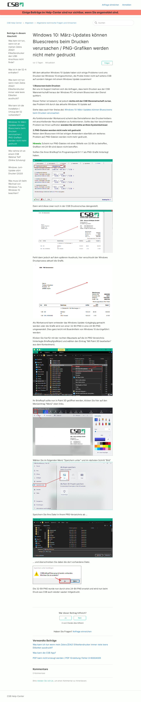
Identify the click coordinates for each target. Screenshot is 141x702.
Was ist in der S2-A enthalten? (17, 71)
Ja (66, 618)
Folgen (107, 63)
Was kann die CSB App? (44, 652)
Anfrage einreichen (110, 5)
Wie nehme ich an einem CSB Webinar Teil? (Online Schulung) (16, 155)
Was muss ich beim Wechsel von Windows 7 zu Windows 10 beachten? (17, 186)
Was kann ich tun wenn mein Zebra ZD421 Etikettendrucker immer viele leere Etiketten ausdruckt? (16, 89)
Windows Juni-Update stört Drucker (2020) (15, 170)
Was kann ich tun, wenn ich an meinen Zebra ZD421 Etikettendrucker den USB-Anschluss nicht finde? (16, 51)
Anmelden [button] (126, 5)
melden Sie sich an (45, 681)
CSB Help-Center (14, 23)
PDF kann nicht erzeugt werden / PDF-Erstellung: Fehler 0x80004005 (67, 658)
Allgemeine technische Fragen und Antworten (56, 23)
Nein (80, 618)
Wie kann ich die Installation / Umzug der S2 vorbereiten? (16, 110)
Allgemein (29, 23)
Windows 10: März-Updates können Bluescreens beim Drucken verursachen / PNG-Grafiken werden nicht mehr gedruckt (17, 133)
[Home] (15, 6)
